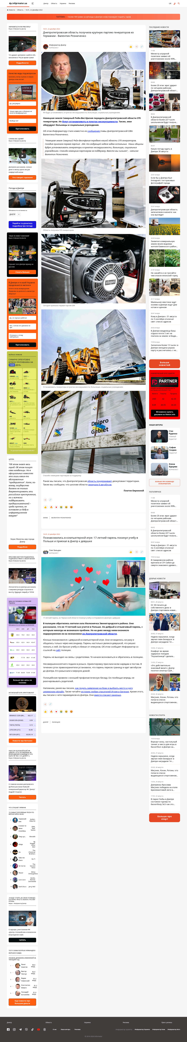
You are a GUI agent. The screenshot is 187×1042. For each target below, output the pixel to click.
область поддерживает (99, 481)
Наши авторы (65, 1029)
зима (45, 518)
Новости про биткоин (22, 741)
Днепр (46, 3)
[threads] (44, 1029)
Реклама (72, 3)
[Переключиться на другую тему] (174, 3)
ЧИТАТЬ (22, 940)
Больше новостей (164, 363)
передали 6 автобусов (99, 484)
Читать (22, 797)
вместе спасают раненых (107, 695)
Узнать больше (22, 272)
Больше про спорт (164, 817)
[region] (22, 220)
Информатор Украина (142, 1029)
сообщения (94, 131)
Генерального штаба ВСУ (26, 450)
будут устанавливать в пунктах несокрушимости (90, 121)
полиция (56, 722)
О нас (54, 1029)
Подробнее (22, 547)
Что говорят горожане (22, 177)
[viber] (26, 1029)
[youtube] (38, 1029)
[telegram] (20, 1029)
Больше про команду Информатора (164, 482)
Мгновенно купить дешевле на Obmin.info (164, 413)
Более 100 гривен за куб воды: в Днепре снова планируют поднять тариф (100, 17)
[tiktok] (32, 1029)
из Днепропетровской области (99, 633)
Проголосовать (22, 129)
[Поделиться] (136, 46)
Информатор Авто (174, 1029)
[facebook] (8, 1029)
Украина (63, 3)
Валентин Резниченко (61, 518)
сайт (58, 650)
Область (54, 3)
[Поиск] (178, 3)
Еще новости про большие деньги (22, 1002)
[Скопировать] (142, 46)
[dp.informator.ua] (18, 3)
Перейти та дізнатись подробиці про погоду (22, 224)
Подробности (22, 63)
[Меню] (32, 3)
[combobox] (15, 214)
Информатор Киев (158, 1029)
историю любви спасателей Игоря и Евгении (105, 691)
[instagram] (14, 1029)
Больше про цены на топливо (22, 681)
